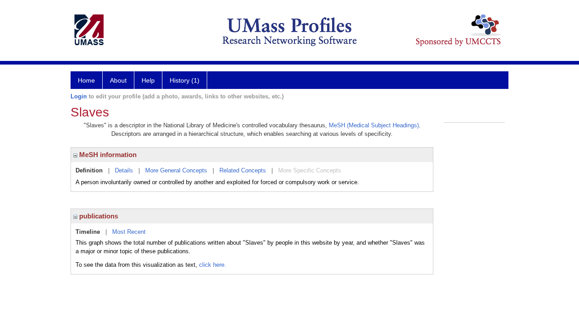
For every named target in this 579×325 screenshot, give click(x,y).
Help (148, 80)
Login (79, 96)
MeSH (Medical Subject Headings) (374, 125)
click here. (212, 264)
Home (86, 80)
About (118, 80)
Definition (89, 170)
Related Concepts (242, 170)
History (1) (184, 80)
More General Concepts (176, 170)
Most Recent (129, 231)
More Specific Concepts (309, 170)
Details (124, 170)
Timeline (88, 231)
